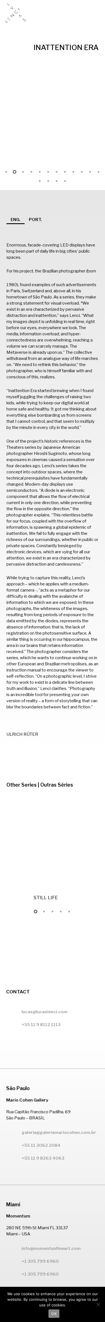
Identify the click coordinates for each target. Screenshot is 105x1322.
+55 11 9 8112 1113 (41, 1024)
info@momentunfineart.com (51, 1248)
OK (54, 1313)
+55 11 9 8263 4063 (43, 1158)
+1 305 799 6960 (40, 1274)
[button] (97, 13)
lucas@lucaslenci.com (44, 1011)
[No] (98, 1304)
